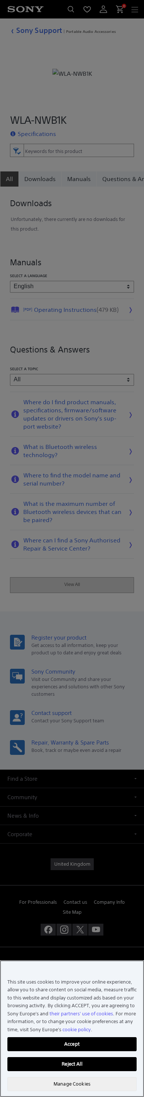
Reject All (72, 1064)
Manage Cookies (72, 1084)
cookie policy (76, 1029)
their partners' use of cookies (81, 1014)
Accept (72, 1044)
